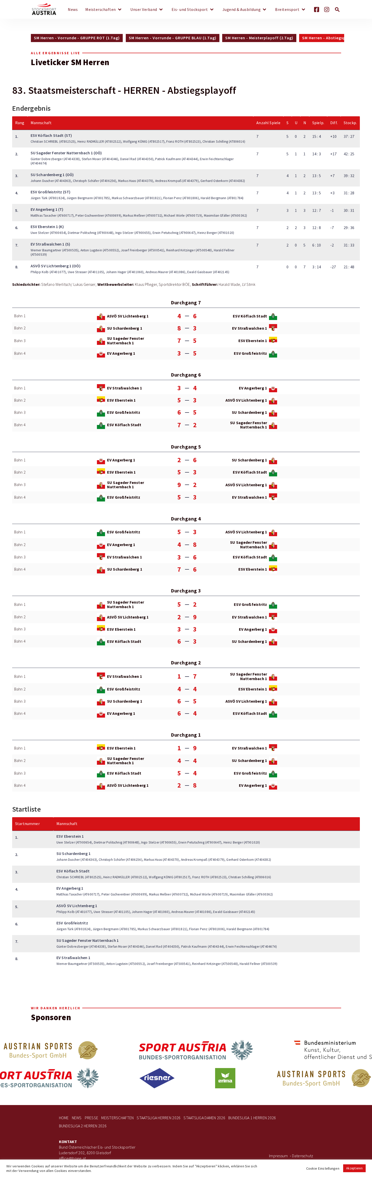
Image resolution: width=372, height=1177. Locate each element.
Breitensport (287, 9)
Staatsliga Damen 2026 (204, 1117)
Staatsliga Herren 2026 (158, 1117)
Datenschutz (302, 1155)
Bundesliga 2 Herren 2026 (83, 1126)
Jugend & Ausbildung (241, 9)
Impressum (278, 1155)
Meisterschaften (100, 9)
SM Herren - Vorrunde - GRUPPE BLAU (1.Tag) (172, 38)
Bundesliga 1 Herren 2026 (252, 1117)
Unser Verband (143, 9)
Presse (91, 1117)
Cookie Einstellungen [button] (322, 1168)
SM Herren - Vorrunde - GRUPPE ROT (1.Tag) (77, 38)
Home (64, 1117)
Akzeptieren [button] (354, 1168)
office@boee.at (72, 1158)
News (73, 9)
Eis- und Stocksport (190, 9)
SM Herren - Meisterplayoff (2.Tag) (259, 38)
